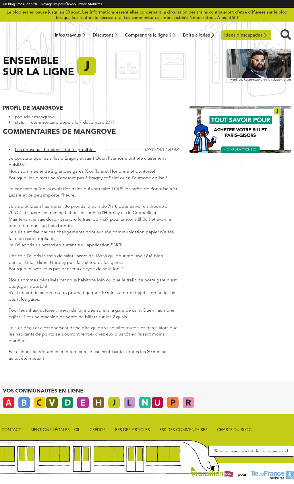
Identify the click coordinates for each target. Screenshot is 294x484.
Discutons (103, 35)
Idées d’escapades (243, 35)
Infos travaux (68, 35)
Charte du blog (234, 429)
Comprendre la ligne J (148, 35)
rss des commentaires (183, 429)
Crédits (98, 429)
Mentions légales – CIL (55, 429)
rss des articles (132, 429)
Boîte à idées (196, 35)
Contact (11, 429)
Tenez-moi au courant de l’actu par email (251, 450)
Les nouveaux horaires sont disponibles (55, 149)
